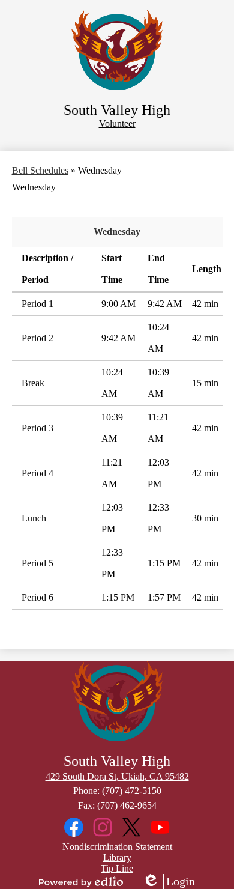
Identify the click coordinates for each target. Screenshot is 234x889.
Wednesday (117, 231)
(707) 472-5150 (131, 791)
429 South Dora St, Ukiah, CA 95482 (117, 776)
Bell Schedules (40, 170)
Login (168, 882)
